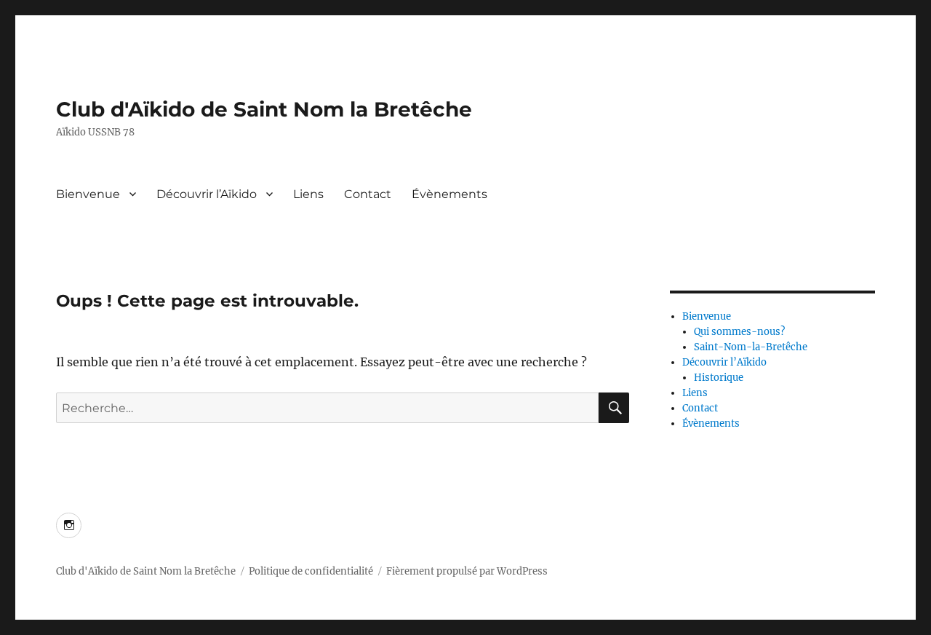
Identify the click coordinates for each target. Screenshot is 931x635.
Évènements (449, 194)
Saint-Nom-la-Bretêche (750, 347)
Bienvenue (88, 194)
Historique (718, 377)
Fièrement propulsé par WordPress (467, 571)
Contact (367, 194)
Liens (308, 194)
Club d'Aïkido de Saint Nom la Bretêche (264, 109)
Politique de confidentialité (311, 571)
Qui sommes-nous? (739, 332)
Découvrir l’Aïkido (206, 194)
